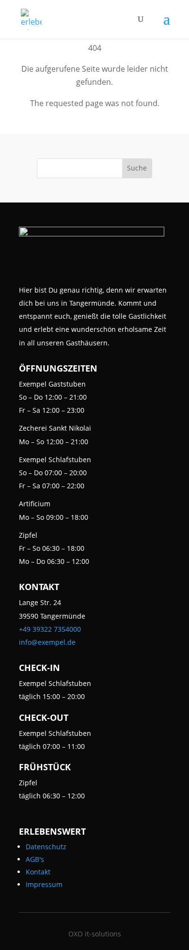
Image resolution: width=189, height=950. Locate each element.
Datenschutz (46, 846)
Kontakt (38, 871)
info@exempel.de (47, 642)
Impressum (44, 884)
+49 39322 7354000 (50, 629)
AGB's (35, 859)
